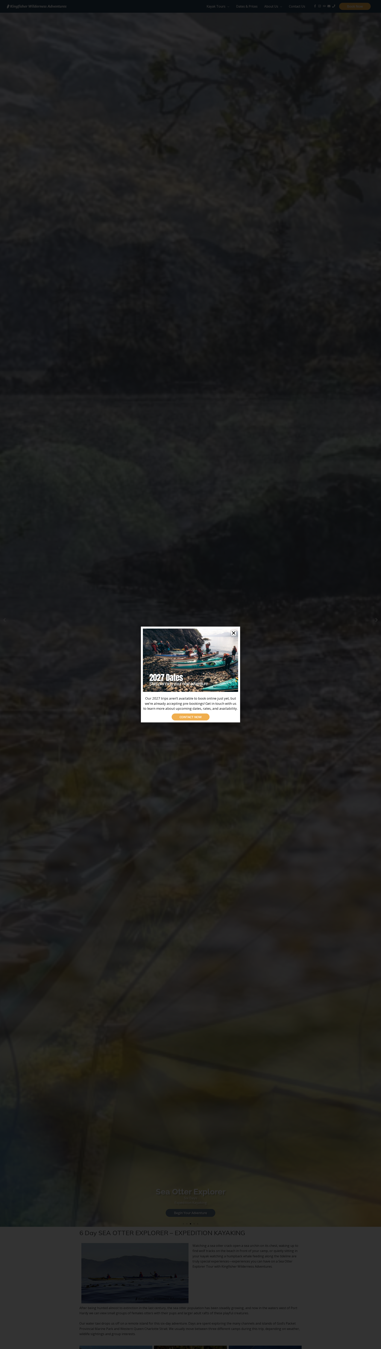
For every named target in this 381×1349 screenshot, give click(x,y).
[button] (233, 633)
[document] (190, 674)
